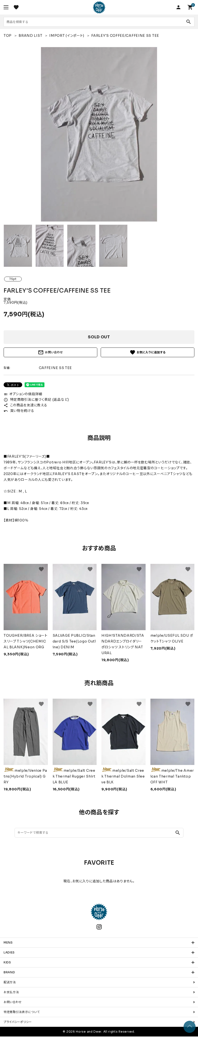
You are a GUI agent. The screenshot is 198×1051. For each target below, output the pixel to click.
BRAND (9, 972)
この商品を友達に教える (25, 405)
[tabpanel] (99, 134)
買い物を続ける (19, 410)
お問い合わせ (50, 352)
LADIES (9, 952)
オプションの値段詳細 (23, 394)
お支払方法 (11, 992)
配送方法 (10, 982)
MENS (8, 942)
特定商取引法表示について (22, 1012)
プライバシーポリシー (18, 1022)
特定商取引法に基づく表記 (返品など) (36, 399)
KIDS (7, 962)
